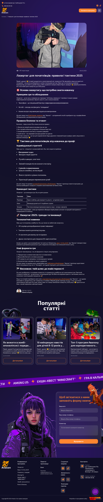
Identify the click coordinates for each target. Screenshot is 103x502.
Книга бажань (22, 484)
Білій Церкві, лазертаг (35, 115)
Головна (4, 16)
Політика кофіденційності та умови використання (47, 472)
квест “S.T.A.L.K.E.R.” (63, 243)
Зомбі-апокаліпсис (24, 482)
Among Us (21, 475)
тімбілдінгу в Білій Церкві (55, 263)
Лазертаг (21, 467)
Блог (42, 467)
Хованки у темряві (23, 472)
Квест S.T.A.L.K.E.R (23, 470)
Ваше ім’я (62, 406)
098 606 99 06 (8, 6)
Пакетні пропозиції (44, 463)
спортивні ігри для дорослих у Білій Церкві (56, 279)
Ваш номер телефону (66, 415)
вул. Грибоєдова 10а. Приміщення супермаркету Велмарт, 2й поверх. (92, 469)
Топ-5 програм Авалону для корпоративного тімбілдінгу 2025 (85, 344)
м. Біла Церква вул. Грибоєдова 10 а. (14, 3)
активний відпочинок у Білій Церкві (44, 184)
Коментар (62, 423)
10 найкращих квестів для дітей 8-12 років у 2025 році (50, 344)
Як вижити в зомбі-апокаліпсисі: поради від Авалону (15, 344)
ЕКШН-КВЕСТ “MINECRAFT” (22, 478)
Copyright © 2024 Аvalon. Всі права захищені (15, 498)
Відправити (78, 441)
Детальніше (18, 361)
